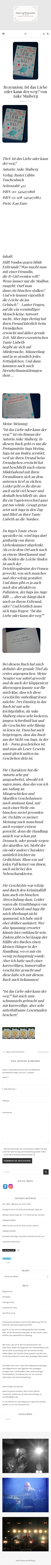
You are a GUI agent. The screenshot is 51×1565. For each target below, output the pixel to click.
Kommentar (7, 1112)
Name (5, 1077)
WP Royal (31, 1560)
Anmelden (6, 1297)
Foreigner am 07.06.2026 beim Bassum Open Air (22, 1209)
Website (5, 1100)
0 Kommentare (43, 1052)
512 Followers (7, 1258)
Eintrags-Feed (8, 1302)
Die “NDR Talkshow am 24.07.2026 (16, 1204)
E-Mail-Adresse (9, 1089)
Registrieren (7, 1291)
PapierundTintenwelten (15, 1052)
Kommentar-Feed (9, 1307)
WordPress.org (8, 1313)
